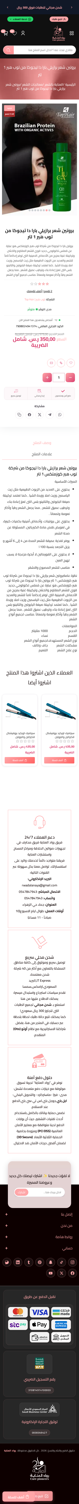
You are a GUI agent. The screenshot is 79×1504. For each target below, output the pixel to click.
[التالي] (7, 7)
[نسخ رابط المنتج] (19, 415)
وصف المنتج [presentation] (42, 442)
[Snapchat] (50, 1262)
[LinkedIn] (17, 1262)
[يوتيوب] (50, 1273)
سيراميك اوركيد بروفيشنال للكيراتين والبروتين (20, 735)
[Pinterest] (39, 1262)
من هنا (30, 1023)
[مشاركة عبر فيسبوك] (29, 415)
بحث (8, 50)
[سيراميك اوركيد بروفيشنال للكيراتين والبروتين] (19, 711)
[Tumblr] (28, 1262)
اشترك (21, 1192)
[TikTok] (61, 1262)
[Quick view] (6, 714)
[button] (49, 210)
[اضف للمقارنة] (6, 706)
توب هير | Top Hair (35, 299)
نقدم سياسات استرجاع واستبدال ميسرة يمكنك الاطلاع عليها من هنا (39, 996)
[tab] (39, 442)
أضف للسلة (16, 1497)
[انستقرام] (72, 1262)
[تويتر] (61, 1273)
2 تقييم (48, 291)
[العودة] (71, 7)
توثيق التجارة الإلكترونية (40, 1421)
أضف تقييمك (34, 291)
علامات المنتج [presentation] (42, 454)
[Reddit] (6, 1262)
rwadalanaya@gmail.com (39, 885)
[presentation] (5, 163)
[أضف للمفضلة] (6, 698)
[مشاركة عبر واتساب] (60, 415)
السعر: (61, 339)
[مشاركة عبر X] (39, 415)
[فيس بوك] (72, 1273)
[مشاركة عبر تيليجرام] (50, 415)
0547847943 (28, 892)
